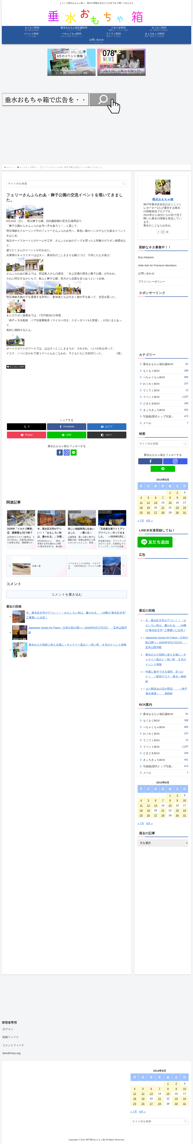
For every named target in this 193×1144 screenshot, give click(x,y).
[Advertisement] (92, 139)
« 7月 (141, 520)
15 (170, 502)
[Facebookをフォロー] (60, 453)
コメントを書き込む (66, 594)
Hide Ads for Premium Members (157, 265)
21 (162, 507)
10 (184, 497)
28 (162, 512)
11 (141, 502)
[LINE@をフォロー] (74, 453)
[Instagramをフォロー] (67, 453)
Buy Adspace (146, 257)
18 (141, 507)
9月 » (149, 520)
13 (155, 502)
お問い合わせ (146, 273)
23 (177, 507)
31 (184, 512)
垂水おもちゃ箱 (162, 199)
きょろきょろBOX (17, 367)
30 (177, 512)
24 (184, 507)
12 (148, 502)
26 (148, 512)
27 (155, 512)
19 (148, 507)
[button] (124, 183)
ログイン (7, 1029)
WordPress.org (11, 1053)
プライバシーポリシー (151, 281)
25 (141, 512)
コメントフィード (13, 1045)
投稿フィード (10, 1037)
